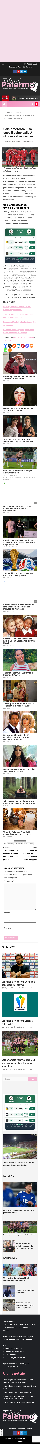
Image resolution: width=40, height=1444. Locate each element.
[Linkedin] (18, 346)
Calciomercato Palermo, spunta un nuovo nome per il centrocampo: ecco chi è (18, 1063)
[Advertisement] (20, 42)
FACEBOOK (17, 337)
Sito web (7, 928)
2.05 (20, 242)
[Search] (32, 104)
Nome (7, 913)
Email (7, 920)
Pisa (25, 843)
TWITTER (7, 340)
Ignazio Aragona (22, 1363)
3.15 (16, 248)
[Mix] (31, 346)
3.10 (16, 242)
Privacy (1, 1433)
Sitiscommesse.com (19, 1125)
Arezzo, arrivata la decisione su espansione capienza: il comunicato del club (18, 1164)
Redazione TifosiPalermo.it (13, 141)
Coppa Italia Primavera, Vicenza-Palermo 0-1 (18, 1392)
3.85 (11, 242)
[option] (20, 1152)
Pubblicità (21, 67)
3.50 (11, 248)
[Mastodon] (27, 346)
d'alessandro (19, 843)
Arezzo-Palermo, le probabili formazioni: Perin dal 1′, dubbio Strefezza (25, 1246)
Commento (9, 881)
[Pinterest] (23, 346)
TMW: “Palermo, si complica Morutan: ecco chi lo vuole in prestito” (10, 853)
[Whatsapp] (5, 350)
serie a (31, 843)
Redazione (13, 67)
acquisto (10, 843)
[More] (10, 350)
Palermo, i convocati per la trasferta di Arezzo (19, 1235)
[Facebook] (5, 346)
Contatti (29, 67)
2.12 (20, 248)
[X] (10, 346)
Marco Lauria (22, 1366)
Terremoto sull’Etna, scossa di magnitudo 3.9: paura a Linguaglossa (25, 1305)
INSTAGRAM (29, 337)
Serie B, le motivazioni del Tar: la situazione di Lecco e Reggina (29, 853)
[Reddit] (14, 346)
